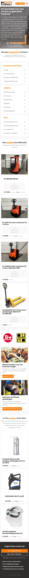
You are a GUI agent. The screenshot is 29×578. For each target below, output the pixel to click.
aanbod (10, 142)
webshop (12, 418)
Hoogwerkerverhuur (15, 47)
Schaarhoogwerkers (9, 111)
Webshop (21, 3)
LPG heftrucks (7, 96)
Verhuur (6, 70)
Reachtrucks (7, 107)
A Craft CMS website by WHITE (14, 575)
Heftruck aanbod (16, 43)
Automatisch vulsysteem (10, 133)
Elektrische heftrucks (9, 92)
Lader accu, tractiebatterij (11, 77)
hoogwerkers (14, 52)
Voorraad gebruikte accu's (11, 125)
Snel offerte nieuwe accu (10, 122)
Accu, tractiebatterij (9, 74)
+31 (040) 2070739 (15, 551)
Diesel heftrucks (8, 100)
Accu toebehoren (8, 129)
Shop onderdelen (16, 45)
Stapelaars (7, 103)
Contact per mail (15, 554)
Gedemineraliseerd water (11, 81)
